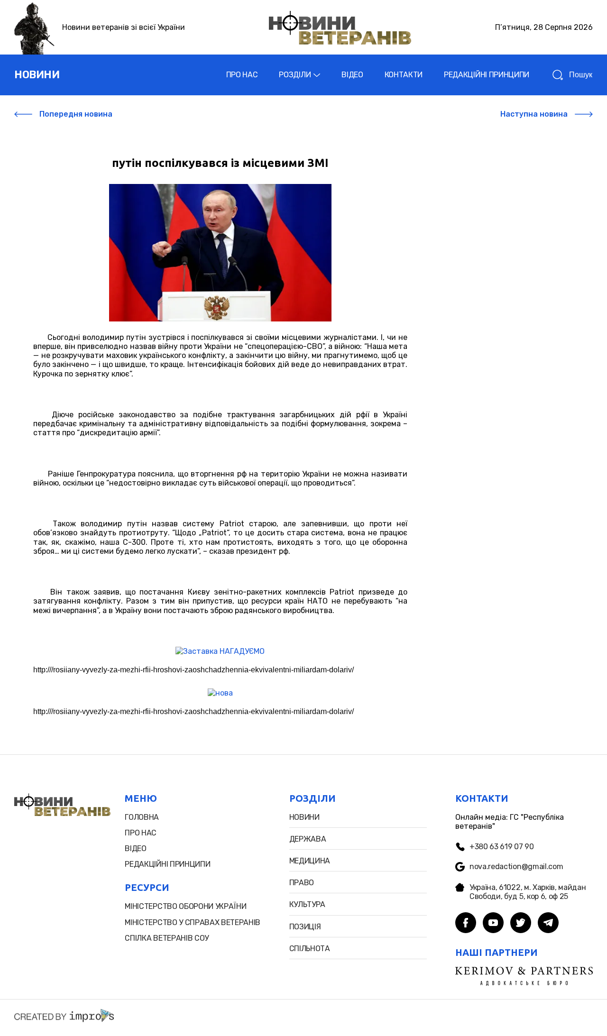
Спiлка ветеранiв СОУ (167, 938)
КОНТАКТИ (404, 74)
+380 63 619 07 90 (501, 846)
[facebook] (465, 923)
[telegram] (548, 923)
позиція (305, 926)
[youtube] (493, 923)
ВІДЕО (352, 74)
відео (135, 848)
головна (142, 817)
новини (36, 74)
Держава (307, 838)
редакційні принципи (167, 864)
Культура (307, 904)
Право (301, 882)
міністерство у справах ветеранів (192, 922)
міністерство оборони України (185, 906)
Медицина (309, 860)
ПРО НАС (242, 74)
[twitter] (520, 923)
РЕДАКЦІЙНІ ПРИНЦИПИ (486, 74)
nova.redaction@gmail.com (516, 866)
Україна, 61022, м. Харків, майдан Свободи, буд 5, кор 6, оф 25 (527, 892)
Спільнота (309, 948)
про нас (140, 832)
